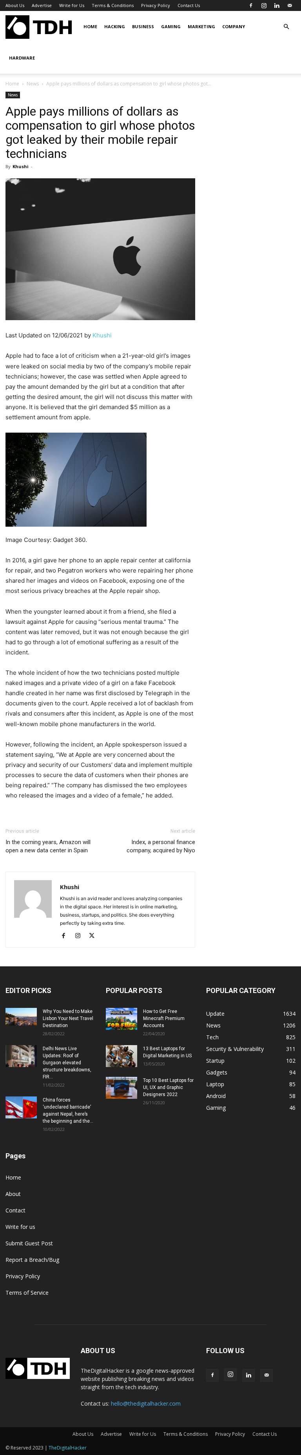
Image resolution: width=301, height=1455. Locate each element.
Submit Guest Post (29, 1243)
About (13, 1194)
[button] (286, 27)
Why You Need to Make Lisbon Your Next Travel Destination (68, 1018)
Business (143, 26)
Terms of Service (27, 1292)
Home (90, 26)
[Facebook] (251, 5)
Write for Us (71, 5)
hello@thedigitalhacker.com (146, 1403)
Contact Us (189, 5)
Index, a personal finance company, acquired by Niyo (161, 846)
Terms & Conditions (113, 5)
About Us (14, 5)
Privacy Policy (155, 5)
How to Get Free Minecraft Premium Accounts (164, 1018)
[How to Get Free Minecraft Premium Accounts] (121, 1019)
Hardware (22, 58)
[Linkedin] (277, 5)
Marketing (201, 26)
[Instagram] (264, 5)
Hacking (114, 26)
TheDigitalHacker (68, 1447)
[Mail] (290, 5)
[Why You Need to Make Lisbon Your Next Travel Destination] (21, 1017)
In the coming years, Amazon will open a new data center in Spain (48, 846)
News (33, 83)
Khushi (21, 166)
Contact (15, 1210)
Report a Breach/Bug (32, 1259)
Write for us (20, 1226)
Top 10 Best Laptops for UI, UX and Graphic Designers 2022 (168, 1087)
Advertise (42, 5)
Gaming (171, 26)
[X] (94, 936)
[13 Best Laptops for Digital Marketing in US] (121, 1056)
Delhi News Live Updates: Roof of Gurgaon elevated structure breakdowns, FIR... (67, 1063)
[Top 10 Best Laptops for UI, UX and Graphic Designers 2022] (121, 1088)
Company (233, 26)
